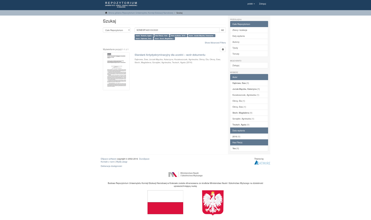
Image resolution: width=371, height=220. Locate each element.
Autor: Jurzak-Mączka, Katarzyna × (201, 35)
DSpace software (108, 158)
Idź (222, 30)
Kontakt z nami (107, 161)
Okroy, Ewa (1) (239, 106)
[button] (251, 3)
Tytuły (235, 47)
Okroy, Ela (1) (238, 100)
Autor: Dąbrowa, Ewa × (144, 38)
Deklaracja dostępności (111, 166)
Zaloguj (235, 65)
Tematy (235, 53)
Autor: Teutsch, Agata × (144, 35)
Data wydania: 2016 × (179, 35)
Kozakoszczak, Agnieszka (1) (245, 94)
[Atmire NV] (262, 161)
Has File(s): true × (161, 35)
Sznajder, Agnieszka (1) (243, 118)
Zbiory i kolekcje (239, 30)
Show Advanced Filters (215, 42)
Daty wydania (238, 35)
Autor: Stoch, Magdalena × (164, 38)
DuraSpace (144, 158)
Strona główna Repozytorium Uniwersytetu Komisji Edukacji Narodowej (140, 12)
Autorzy (235, 41)
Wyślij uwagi (121, 161)
